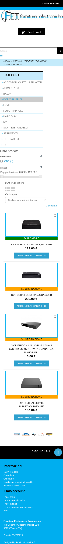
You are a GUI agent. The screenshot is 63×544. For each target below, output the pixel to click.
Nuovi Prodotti (11, 472)
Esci (6, 510)
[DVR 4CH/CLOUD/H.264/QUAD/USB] (31, 224)
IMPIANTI (17, 61)
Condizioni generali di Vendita (18, 482)
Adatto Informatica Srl (26, 542)
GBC (8, 161)
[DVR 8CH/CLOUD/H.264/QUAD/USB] (31, 275)
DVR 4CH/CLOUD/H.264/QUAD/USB (31, 244)
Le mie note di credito (14, 500)
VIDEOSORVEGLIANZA (35, 61)
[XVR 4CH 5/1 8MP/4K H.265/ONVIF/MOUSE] (31, 383)
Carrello (51, 3)
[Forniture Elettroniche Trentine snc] (31, 16)
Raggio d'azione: (9, 172)
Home (7, 61)
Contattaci (9, 475)
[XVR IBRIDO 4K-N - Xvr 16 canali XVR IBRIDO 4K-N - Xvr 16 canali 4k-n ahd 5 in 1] (31, 325)
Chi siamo (9, 478)
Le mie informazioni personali (18, 507)
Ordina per (11, 194)
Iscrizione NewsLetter (14, 485)
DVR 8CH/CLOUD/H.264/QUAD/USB (31, 295)
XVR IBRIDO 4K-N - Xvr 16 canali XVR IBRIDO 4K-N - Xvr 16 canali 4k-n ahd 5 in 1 (31, 349)
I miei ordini (9, 497)
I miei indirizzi (11, 503)
